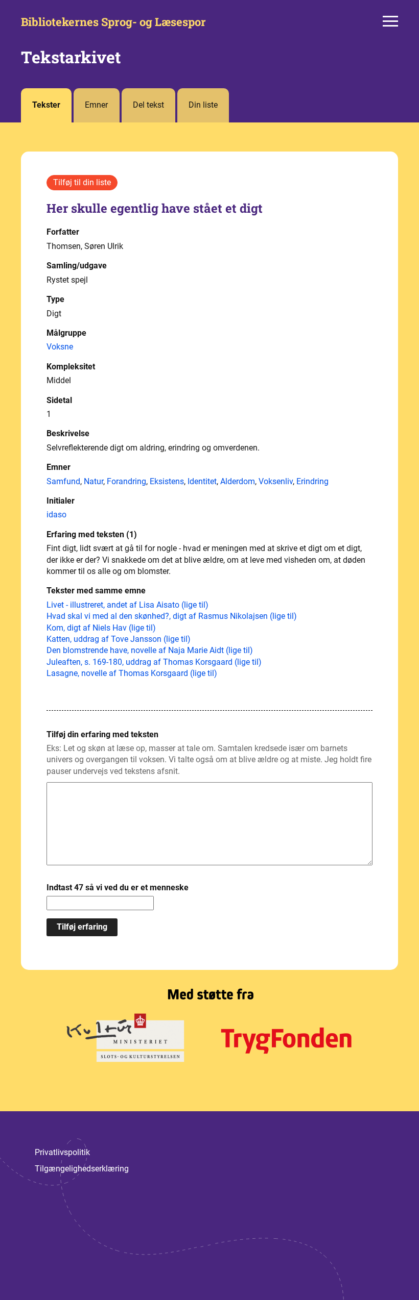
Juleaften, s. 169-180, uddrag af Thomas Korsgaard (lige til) (154, 662)
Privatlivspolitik (62, 1152)
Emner (96, 105)
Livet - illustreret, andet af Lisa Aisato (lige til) (127, 605)
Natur (93, 481)
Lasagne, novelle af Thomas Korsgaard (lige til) (131, 673)
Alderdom (237, 481)
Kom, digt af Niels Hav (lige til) (101, 628)
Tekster (46, 105)
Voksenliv (276, 481)
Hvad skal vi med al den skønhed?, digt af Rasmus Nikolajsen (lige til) (171, 616)
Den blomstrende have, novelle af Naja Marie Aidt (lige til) (149, 650)
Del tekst (148, 105)
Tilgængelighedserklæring (82, 1168)
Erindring (312, 481)
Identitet (202, 481)
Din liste (203, 105)
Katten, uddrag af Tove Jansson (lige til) (118, 639)
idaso (56, 514)
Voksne (59, 347)
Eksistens (167, 481)
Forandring (126, 481)
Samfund (63, 481)
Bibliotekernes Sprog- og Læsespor (113, 22)
